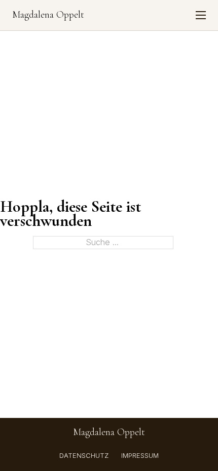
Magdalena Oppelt (48, 15)
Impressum (140, 455)
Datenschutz (83, 455)
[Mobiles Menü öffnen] (201, 15)
